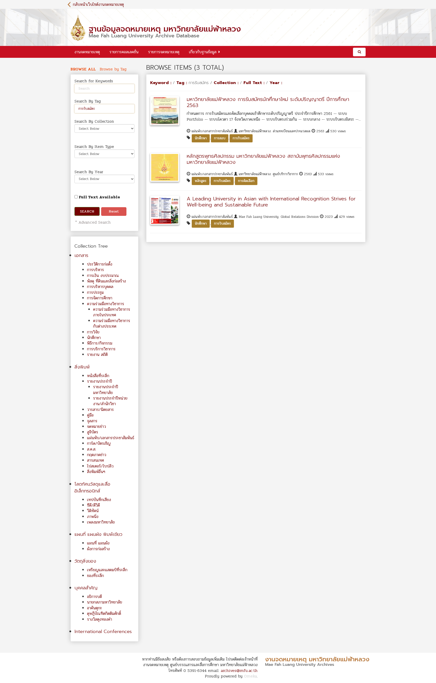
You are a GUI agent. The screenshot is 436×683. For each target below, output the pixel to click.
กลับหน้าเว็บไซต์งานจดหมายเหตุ (98, 4)
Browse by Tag (113, 69)
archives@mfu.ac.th (239, 670)
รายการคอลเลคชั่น (124, 52)
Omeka (250, 676)
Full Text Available (99, 197)
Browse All (83, 69)
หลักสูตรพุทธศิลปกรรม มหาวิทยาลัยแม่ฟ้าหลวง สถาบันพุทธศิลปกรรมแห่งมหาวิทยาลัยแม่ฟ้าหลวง (263, 159)
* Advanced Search (92, 222)
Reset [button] (114, 211)
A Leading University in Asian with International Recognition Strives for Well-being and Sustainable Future (271, 201)
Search (87, 211)
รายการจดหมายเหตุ (163, 52)
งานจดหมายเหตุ (87, 52)
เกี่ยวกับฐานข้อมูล (202, 52)
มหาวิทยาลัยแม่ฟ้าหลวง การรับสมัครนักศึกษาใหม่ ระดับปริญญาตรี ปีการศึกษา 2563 (268, 102)
